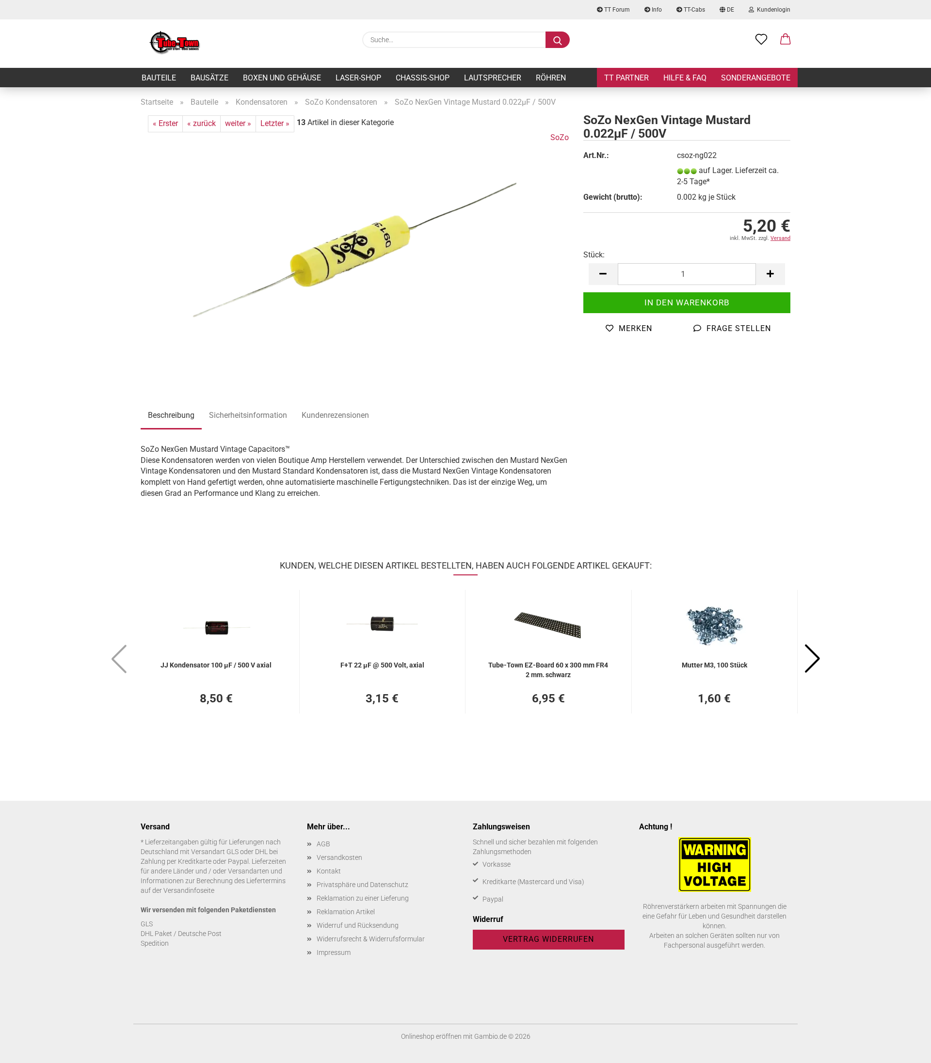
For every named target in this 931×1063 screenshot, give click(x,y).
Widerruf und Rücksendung (358, 925)
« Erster (165, 123)
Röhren (551, 77)
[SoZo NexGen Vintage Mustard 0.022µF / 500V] (354, 252)
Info (656, 9)
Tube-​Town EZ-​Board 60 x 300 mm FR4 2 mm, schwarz (548, 669)
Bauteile (159, 77)
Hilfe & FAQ (684, 77)
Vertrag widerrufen (548, 939)
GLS (147, 924)
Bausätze (209, 77)
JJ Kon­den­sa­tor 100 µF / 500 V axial (216, 665)
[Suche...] (558, 40)
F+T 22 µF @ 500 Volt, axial (382, 665)
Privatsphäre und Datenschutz (362, 884)
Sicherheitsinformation (248, 415)
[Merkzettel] (761, 39)
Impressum (334, 952)
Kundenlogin (772, 9)
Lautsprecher (492, 77)
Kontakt (329, 871)
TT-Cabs (693, 9)
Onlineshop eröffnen (431, 1036)
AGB (323, 844)
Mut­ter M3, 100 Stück (714, 665)
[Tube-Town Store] (175, 43)
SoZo (559, 137)
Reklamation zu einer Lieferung (363, 898)
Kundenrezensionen (335, 415)
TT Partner (626, 77)
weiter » (238, 123)
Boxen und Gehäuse (282, 77)
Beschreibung (171, 415)
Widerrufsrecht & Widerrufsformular (371, 939)
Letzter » (274, 123)
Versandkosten (339, 857)
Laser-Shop (358, 77)
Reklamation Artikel (346, 912)
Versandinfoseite (188, 890)
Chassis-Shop (422, 77)
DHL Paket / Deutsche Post (181, 933)
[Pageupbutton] (904, 1048)
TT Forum (616, 9)
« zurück (201, 123)
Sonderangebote (755, 77)
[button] (785, 39)
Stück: (594, 254)
